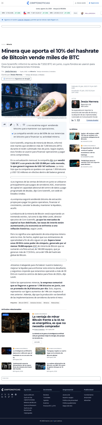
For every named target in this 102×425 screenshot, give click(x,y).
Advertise (87, 400)
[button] (14, 124)
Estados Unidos (35, 303)
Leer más (38, 342)
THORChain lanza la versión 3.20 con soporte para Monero (90, 162)
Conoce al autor (92, 120)
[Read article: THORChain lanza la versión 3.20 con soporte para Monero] (74, 163)
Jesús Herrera (11, 71)
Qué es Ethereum (30, 405)
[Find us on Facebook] (1, 394)
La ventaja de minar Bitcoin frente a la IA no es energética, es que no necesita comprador (49, 321)
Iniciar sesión (81, 3)
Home (3, 44)
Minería (9, 44)
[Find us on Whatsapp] (12, 397)
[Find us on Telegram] (16, 394)
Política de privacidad (70, 400)
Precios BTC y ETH (49, 406)
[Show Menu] (2, 3)
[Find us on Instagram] (8, 394)
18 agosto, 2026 (52, 357)
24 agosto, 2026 (50, 329)
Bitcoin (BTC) (23, 303)
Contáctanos (88, 395)
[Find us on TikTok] (9, 397)
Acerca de (66, 395)
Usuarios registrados (40, 313)
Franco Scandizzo (40, 329)
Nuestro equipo (68, 398)
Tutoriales (46, 398)
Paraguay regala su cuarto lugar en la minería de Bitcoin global (56, 353)
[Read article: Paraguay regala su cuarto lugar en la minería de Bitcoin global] (40, 351)
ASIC (35, 246)
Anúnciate (87, 398)
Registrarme (95, 3)
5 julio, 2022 (23, 71)
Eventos (46, 403)
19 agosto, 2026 (18, 359)
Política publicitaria (69, 403)
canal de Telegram (24, 20)
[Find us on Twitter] (5, 394)
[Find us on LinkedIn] (2, 397)
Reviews (46, 395)
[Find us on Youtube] (12, 394)
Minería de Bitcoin (30, 403)
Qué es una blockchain (28, 409)
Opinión (46, 400)
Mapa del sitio (67, 406)
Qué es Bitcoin (29, 395)
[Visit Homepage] (38, 3)
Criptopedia (28, 413)
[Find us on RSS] (5, 397)
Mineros (46, 303)
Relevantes (55, 303)
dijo (52, 160)
